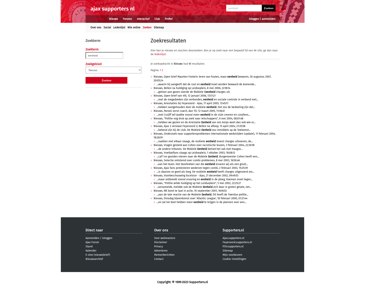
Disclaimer (160, 242)
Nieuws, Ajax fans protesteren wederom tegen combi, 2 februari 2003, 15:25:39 (201, 168)
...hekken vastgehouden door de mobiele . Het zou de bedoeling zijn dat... (206, 107)
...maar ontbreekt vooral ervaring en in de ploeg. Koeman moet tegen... (204, 179)
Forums (127, 19)
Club (157, 19)
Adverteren (160, 250)
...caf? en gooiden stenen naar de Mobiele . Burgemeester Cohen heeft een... (208, 156)
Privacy (158, 246)
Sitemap (159, 27)
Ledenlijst (119, 27)
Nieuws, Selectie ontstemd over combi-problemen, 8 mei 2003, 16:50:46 (197, 160)
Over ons (95, 27)
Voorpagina (97, 19)
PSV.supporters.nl (233, 246)
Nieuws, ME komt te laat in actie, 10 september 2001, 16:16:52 (190, 190)
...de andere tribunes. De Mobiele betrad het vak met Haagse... (200, 149)
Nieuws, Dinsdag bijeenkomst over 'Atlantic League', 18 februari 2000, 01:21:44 (200, 198)
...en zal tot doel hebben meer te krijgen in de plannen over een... (201, 202)
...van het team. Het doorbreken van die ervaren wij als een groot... (202, 164)
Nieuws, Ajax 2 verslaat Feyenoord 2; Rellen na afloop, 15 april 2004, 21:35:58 (199, 126)
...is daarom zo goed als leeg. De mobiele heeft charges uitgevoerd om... (205, 171)
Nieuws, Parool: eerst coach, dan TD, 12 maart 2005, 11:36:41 (189, 111)
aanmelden (268, 19)
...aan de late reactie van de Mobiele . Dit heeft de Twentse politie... (202, 194)
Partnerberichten (164, 254)
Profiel (169, 19)
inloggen (254, 19)
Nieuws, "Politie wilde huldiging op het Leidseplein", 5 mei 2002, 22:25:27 (197, 183)
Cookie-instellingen (234, 259)
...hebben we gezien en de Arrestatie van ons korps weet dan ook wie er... (206, 122)
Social (107, 27)
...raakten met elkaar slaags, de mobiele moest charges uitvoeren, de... (205, 141)
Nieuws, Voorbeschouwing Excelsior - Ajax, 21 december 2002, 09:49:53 (196, 175)
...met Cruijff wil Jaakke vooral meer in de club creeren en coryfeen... (203, 114)
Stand (89, 246)
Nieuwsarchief (94, 259)
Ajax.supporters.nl (233, 238)
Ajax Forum (92, 242)
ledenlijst (160, 54)
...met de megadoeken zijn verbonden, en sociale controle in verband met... (207, 99)
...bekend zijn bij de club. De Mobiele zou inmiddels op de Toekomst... (204, 130)
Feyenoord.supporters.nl (237, 242)
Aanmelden (92, 238)
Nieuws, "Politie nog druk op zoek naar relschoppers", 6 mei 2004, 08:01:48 (198, 118)
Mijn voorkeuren (232, 254)
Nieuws (113, 19)
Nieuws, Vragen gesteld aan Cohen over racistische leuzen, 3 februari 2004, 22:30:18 (204, 145)
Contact (158, 259)
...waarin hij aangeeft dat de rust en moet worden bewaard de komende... (206, 84)
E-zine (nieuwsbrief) (98, 254)
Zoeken (147, 27)
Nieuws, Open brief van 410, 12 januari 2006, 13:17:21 (185, 95)
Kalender (91, 250)
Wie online (134, 27)
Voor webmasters (164, 238)
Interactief (143, 19)
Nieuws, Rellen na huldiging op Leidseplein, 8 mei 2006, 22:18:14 (192, 88)
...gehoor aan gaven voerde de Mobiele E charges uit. (193, 92)
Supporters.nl (233, 230)
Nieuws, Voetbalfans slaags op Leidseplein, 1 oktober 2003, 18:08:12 (194, 152)
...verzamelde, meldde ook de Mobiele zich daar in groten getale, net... (204, 187)
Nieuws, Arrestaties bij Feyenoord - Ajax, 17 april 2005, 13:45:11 (191, 103)
